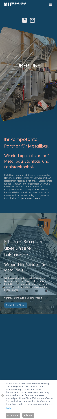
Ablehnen (28, 415)
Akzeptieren (13, 415)
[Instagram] (24, 20)
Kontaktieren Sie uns (15, 305)
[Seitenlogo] (15, 4)
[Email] (32, 20)
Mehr (9, 408)
